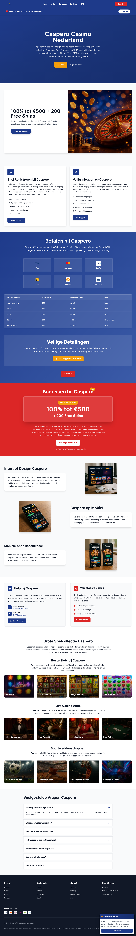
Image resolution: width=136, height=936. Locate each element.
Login (6, 894)
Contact (105, 887)
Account (40, 891)
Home (45, 4)
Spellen (53, 4)
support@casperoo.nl (21, 609)
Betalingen (74, 4)
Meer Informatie (82, 620)
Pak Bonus (117, 931)
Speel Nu (60, 65)
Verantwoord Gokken (110, 891)
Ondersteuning (75, 894)
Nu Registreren (16, 220)
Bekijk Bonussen (75, 65)
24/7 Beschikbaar (19, 615)
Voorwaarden (107, 894)
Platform (73, 887)
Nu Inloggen (80, 218)
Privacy (7, 898)
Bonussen (63, 4)
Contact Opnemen (17, 621)
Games (6, 891)
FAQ (82, 4)
